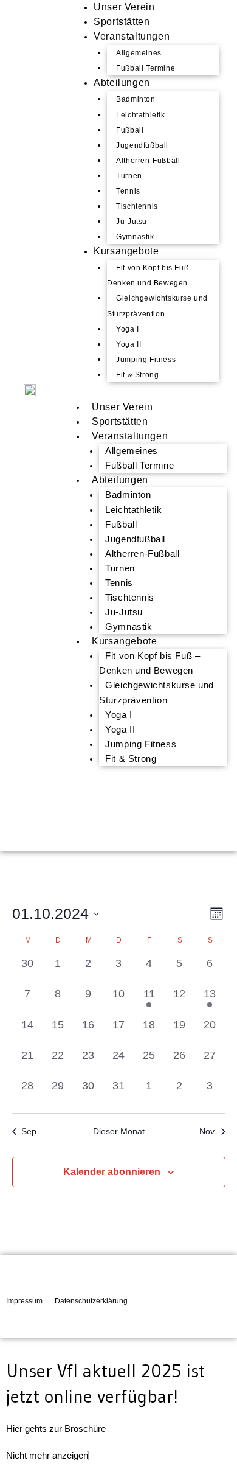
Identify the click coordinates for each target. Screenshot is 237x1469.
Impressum (24, 1301)
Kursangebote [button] (124, 641)
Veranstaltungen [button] (130, 436)
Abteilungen (122, 82)
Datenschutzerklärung (91, 1301)
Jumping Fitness (146, 359)
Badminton (135, 99)
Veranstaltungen (132, 36)
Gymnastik (128, 626)
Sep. (30, 1131)
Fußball (129, 130)
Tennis (128, 191)
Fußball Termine (139, 465)
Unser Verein (122, 407)
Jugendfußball (142, 145)
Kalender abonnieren (111, 1172)
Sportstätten (120, 421)
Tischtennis (137, 206)
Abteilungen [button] (120, 480)
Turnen (129, 176)
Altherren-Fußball (148, 160)
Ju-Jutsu (131, 221)
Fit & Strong (137, 375)
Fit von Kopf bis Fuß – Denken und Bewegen (151, 275)
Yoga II (128, 344)
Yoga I (127, 329)
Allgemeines (139, 53)
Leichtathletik (140, 115)
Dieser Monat (119, 1131)
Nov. (207, 1131)
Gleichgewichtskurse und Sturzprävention (157, 306)
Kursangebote (126, 251)
